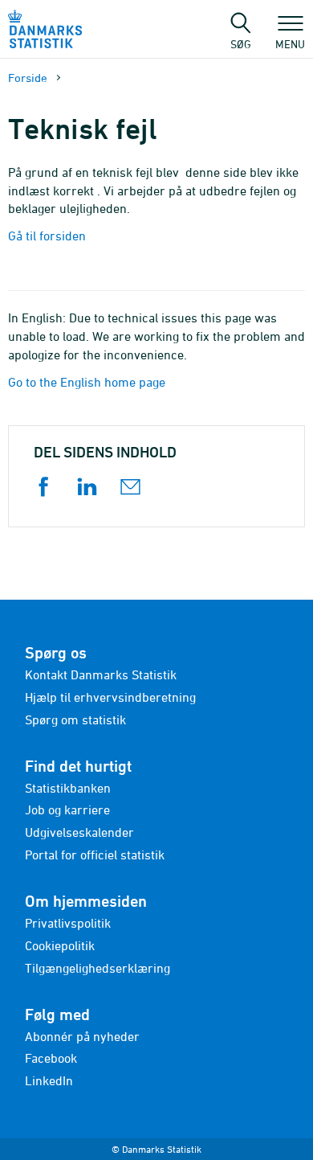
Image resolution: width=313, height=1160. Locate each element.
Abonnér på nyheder (82, 1036)
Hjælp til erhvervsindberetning (110, 697)
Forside (27, 77)
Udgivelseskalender (79, 832)
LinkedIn (49, 1080)
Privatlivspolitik (68, 923)
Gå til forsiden (47, 235)
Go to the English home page (86, 382)
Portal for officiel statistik (95, 854)
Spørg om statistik (75, 719)
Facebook (51, 1058)
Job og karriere (67, 809)
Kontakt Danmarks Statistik (101, 674)
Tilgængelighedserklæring (97, 968)
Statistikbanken (68, 788)
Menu (290, 43)
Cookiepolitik (60, 945)
